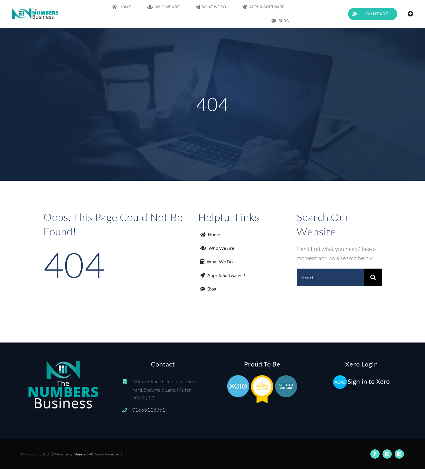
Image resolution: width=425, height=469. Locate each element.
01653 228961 (148, 410)
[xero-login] (362, 377)
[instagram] (387, 454)
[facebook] (375, 454)
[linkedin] (399, 454)
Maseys (79, 454)
